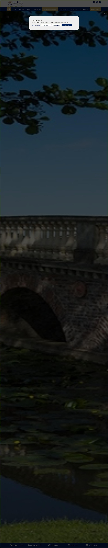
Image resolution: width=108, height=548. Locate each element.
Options (46, 25)
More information (36, 25)
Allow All (67, 25)
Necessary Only (56, 25)
